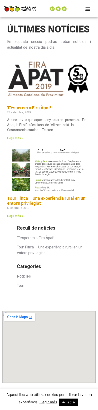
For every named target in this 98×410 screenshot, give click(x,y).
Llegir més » (15, 138)
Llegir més (48, 402)
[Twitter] (58, 8)
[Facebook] (52, 8)
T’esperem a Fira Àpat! (29, 107)
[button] (88, 9)
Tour (20, 285)
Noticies (24, 276)
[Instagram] (64, 8)
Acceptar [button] (68, 402)
